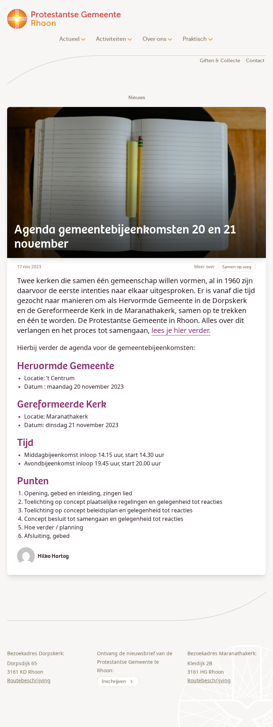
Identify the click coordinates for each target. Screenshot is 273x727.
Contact (255, 60)
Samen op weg (236, 266)
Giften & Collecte (220, 60)
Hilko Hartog (53, 556)
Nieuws (136, 97)
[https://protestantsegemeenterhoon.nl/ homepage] (64, 18)
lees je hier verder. (180, 330)
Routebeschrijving (28, 680)
